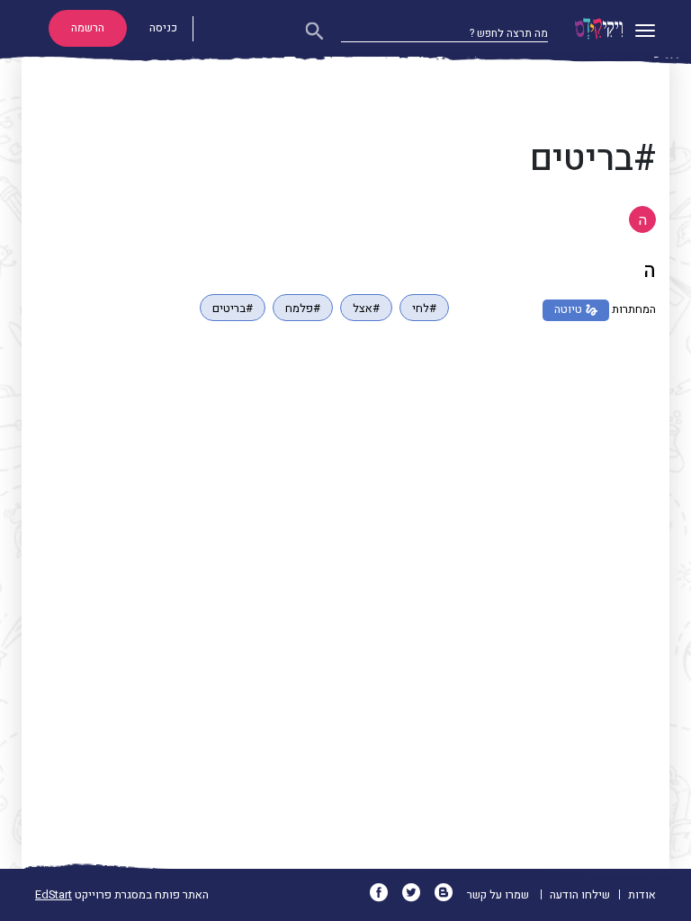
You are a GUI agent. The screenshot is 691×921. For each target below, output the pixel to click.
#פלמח (302, 308)
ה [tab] (643, 220)
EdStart (53, 895)
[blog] (449, 895)
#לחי (424, 308)
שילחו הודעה (580, 895)
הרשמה (87, 28)
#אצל (366, 308)
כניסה (163, 28)
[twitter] (417, 895)
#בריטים (232, 308)
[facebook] (384, 895)
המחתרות (634, 309)
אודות (642, 895)
